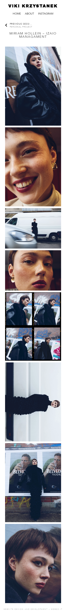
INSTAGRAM (45, 13)
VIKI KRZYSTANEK (33, 6)
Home (17, 13)
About (29, 13)
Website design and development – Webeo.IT (33, 609)
